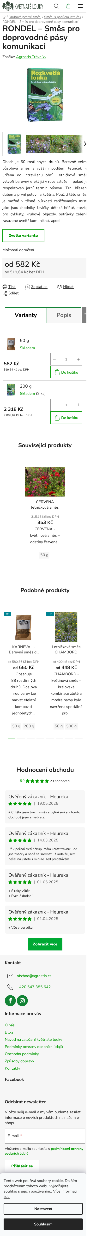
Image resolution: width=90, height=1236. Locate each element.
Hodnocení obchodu (45, 770)
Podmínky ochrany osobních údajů (34, 1046)
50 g (44, 555)
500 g (71, 726)
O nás (10, 1025)
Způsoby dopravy (19, 1061)
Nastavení (43, 1209)
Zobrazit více (45, 944)
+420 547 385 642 (34, 987)
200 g (29, 726)
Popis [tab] (64, 315)
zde (7, 1196)
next (85, 639)
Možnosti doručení (18, 250)
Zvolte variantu (23, 235)
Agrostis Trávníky (31, 57)
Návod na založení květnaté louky (33, 1039)
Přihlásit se (22, 1166)
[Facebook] (10, 1000)
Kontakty (12, 1068)
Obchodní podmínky (22, 1054)
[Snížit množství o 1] (54, 359)
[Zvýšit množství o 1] (78, 359)
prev (5, 639)
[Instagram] (22, 1000)
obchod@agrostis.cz (34, 976)
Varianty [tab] (26, 315)
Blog (9, 1032)
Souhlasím (43, 1224)
